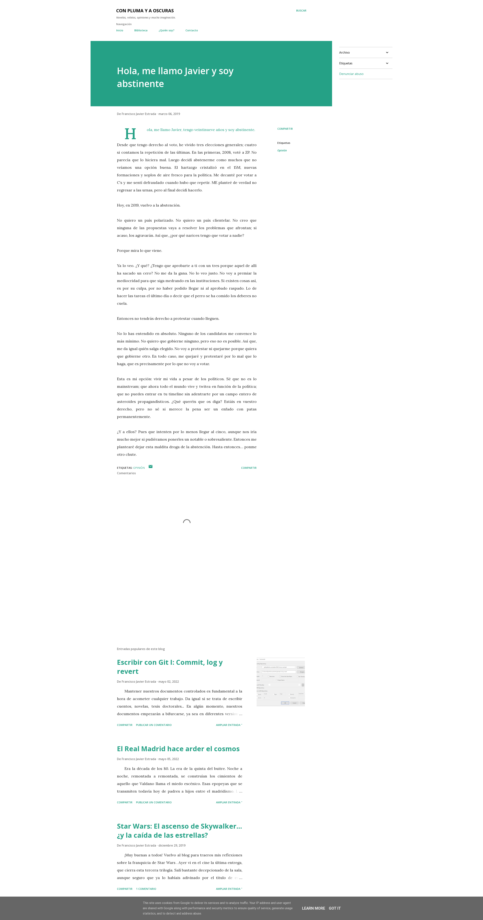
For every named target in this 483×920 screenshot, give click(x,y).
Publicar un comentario (154, 725)
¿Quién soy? (166, 30)
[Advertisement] (181, 599)
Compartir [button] (285, 128)
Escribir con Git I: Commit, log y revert (170, 667)
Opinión (282, 150)
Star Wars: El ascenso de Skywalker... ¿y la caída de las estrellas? (179, 830)
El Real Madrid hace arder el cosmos (178, 748)
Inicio (119, 30)
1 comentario (146, 889)
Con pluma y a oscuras (145, 10)
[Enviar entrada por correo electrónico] (150, 468)
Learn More (313, 908)
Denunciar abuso (351, 74)
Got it (335, 908)
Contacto (191, 30)
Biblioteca (141, 30)
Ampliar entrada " (229, 725)
